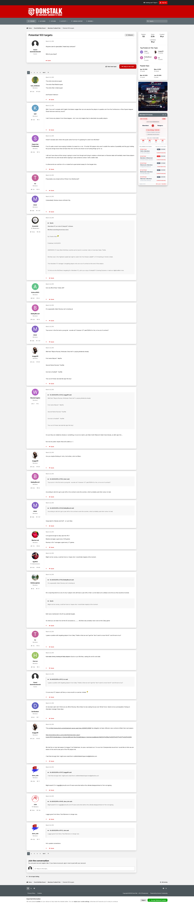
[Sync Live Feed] (165, 115)
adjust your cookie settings (81, 901)
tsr (159, 58)
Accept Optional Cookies (158, 900)
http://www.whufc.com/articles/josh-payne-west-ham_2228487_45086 (71, 728)
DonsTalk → (164, 183)
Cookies (39, 893)
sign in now (67, 863)
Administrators (36, 563)
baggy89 (160, 51)
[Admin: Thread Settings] (163, 115)
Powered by (158, 893)
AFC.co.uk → (158, 183)
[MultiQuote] (46, 99)
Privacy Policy (31, 893)
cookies (38, 901)
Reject (144, 900)
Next (44, 72)
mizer (146, 51)
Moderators (36, 228)
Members (35, 806)
